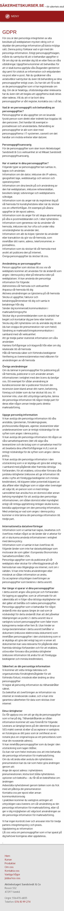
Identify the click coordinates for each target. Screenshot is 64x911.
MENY (15, 16)
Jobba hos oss (12, 878)
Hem (7, 855)
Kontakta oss (12, 870)
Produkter (10, 863)
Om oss (9, 867)
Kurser (8, 859)
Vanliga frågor (12, 874)
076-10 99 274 (22, 901)
